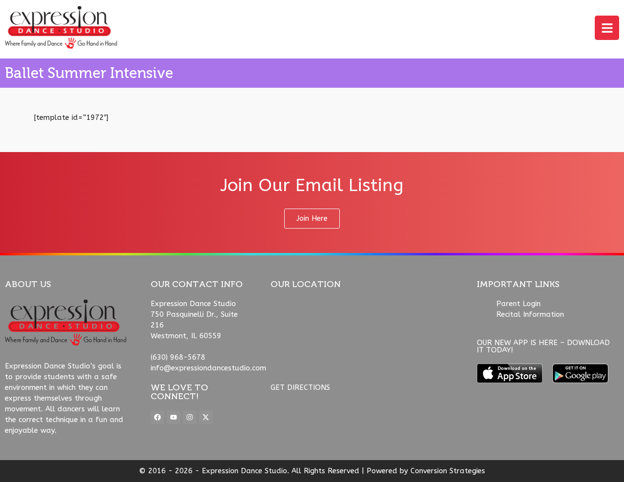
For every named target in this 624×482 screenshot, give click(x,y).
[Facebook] (157, 417)
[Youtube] (173, 417)
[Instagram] (189, 417)
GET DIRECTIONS (300, 387)
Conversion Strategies (447, 470)
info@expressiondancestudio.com (208, 368)
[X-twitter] (206, 417)
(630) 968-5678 (178, 357)
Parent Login (518, 303)
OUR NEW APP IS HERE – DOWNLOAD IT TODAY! (543, 346)
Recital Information (530, 314)
